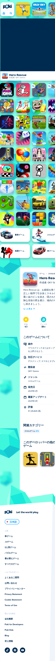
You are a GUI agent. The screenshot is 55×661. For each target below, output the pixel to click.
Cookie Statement (13, 600)
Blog (7, 636)
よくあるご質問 (12, 578)
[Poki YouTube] (22, 650)
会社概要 (9, 619)
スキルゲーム (31, 431)
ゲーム (42, 274)
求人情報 (9, 641)
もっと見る (27, 309)
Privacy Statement (13, 594)
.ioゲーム (9, 542)
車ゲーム (9, 536)
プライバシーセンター (15, 589)
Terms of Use (11, 605)
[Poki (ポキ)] (7, 7)
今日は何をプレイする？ (10, 13)
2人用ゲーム (10, 547)
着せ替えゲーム (12, 559)
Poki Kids (9, 630)
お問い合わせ (11, 583)
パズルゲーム (11, 553)
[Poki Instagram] (15, 650)
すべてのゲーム (12, 564)
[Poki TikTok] (7, 650)
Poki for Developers (14, 624)
